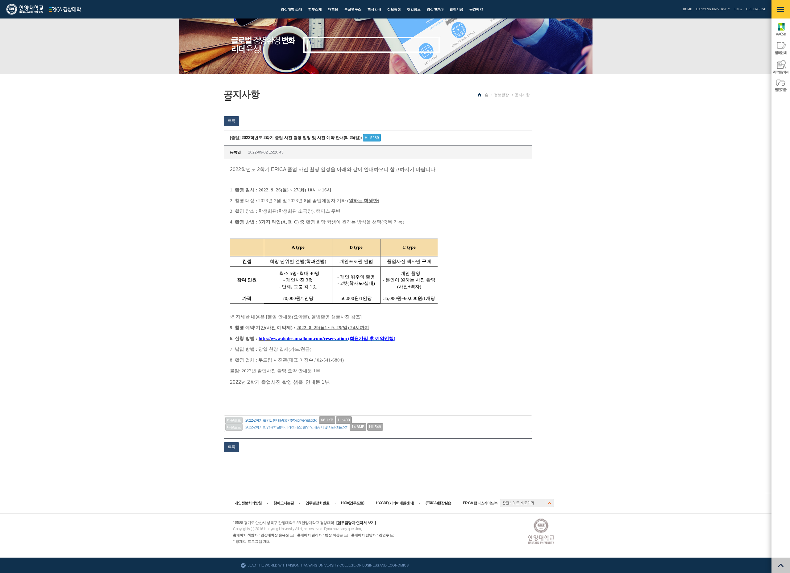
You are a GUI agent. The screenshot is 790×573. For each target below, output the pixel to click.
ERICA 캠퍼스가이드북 (480, 503)
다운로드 (234, 420)
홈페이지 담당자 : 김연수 (370, 535)
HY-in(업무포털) (352, 503)
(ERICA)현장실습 (438, 503)
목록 (231, 121)
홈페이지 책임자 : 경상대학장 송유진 (261, 535)
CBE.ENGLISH (756, 9)
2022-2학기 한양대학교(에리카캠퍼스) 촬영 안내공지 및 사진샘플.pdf (296, 427)
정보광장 (501, 95)
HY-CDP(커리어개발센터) (395, 503)
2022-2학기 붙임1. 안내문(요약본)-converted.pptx (280, 420)
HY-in (738, 9)
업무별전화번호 (317, 503)
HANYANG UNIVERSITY (713, 9)
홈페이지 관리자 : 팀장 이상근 (320, 535)
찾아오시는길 (283, 503)
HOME (687, 9)
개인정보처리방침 (248, 503)
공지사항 (522, 95)
